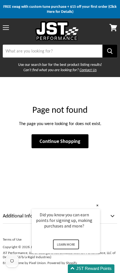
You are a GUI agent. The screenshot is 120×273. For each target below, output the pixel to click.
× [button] (97, 205)
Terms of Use (12, 239)
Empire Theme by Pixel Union (24, 263)
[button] (72, 268)
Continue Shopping (60, 141)
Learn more (66, 244)
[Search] (109, 51)
